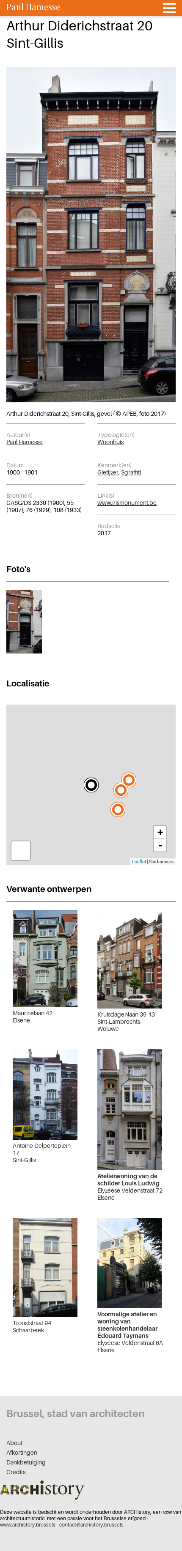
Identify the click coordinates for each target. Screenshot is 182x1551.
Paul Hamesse (24, 441)
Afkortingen (21, 1452)
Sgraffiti (131, 472)
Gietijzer (108, 472)
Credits (15, 1471)
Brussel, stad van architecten (75, 1413)
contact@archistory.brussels (91, 1524)
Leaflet (139, 862)
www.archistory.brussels (27, 1524)
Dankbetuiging (26, 1462)
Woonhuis (110, 441)
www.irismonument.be (127, 502)
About (14, 1442)
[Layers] (20, 850)
